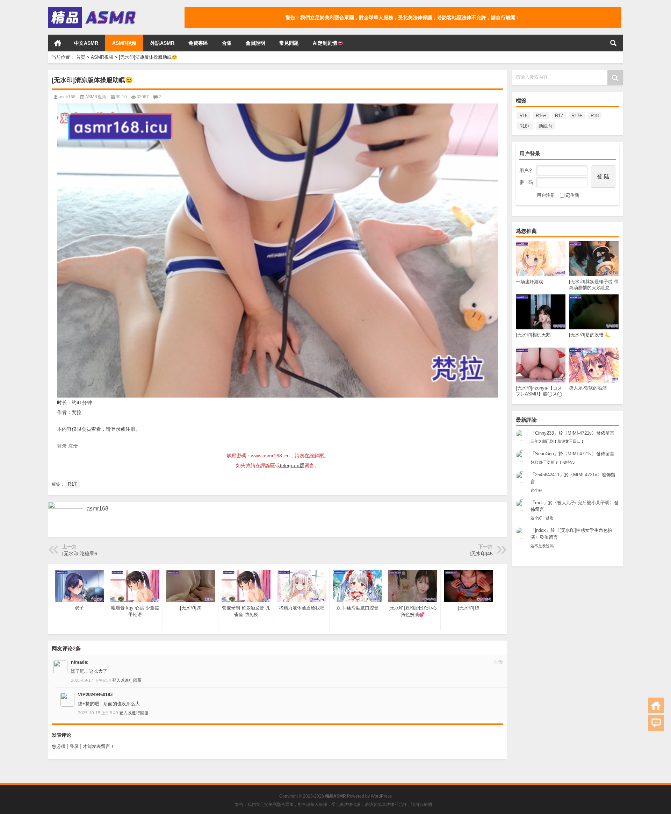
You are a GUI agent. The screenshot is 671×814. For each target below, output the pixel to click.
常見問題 (289, 43)
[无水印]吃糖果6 (79, 553)
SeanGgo (544, 453)
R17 (559, 115)
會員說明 (255, 43)
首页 (57, 43)
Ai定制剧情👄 (328, 43)
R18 (595, 115)
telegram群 (292, 465)
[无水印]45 (481, 553)
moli (539, 502)
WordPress (381, 796)
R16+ (541, 115)
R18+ (524, 126)
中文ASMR (86, 43)
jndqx (540, 530)
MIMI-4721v (580, 433)
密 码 (526, 182)
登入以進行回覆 (127, 680)
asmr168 (67, 96)
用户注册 (546, 195)
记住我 (572, 195)
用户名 (526, 170)
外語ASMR (162, 43)
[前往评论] (656, 723)
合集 (227, 43)
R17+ (576, 115)
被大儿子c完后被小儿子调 (583, 502)
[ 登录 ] (74, 746)
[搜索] (613, 43)
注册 (73, 446)
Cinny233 (544, 433)
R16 (523, 115)
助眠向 (545, 126)
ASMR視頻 (124, 43)
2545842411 (547, 474)
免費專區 (198, 43)
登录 (62, 446)
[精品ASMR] (93, 9)
